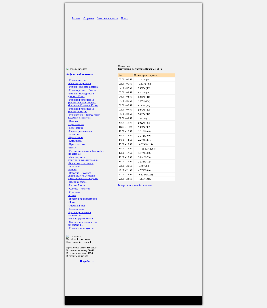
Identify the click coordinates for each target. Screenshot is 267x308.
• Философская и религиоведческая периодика (83, 158)
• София (72, 195)
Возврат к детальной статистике (135, 185)
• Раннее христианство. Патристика (80, 132)
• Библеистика (75, 128)
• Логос (72, 202)
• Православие (75, 137)
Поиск (124, 18)
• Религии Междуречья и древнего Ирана (81, 95)
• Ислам (72, 147)
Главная (76, 18)
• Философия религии (79, 83)
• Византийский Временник (82, 199)
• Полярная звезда (77, 182)
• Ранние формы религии (81, 218)
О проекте (88, 18)
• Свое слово (74, 192)
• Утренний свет (76, 205)
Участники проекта (107, 18)
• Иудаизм (73, 121)
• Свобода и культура (79, 188)
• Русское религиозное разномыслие (79, 213)
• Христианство (76, 124)
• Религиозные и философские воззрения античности (84, 116)
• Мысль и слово (76, 209)
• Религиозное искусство (81, 228)
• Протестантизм (76, 144)
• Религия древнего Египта (82, 90)
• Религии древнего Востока (83, 86)
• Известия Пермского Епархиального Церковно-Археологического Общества (83, 176)
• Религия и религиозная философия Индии (81, 110)
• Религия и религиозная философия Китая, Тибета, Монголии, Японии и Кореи (83, 102)
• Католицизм (75, 140)
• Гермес (72, 169)
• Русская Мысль (76, 185)
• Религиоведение (77, 80)
